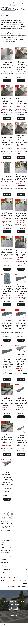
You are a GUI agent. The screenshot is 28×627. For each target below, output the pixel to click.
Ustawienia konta (5, 574)
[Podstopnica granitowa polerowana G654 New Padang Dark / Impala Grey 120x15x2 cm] (7, 314)
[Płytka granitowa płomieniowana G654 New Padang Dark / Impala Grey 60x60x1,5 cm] (7, 204)
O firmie (3, 542)
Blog (2, 544)
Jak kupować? (5, 562)
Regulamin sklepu (5, 564)
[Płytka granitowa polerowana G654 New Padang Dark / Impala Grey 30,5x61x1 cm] (7, 279)
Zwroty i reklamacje (6, 556)
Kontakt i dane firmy (6, 540)
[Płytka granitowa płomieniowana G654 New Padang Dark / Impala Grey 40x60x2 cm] (21, 167)
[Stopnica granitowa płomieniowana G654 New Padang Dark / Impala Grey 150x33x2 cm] (7, 389)
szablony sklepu (11, 586)
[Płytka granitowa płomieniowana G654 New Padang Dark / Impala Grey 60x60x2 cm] (21, 205)
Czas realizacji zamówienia (8, 554)
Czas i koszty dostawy (7, 552)
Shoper (24, 586)
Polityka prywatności (6, 566)
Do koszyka (7, 81)
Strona (12, 503)
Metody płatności (5, 550)
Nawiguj (14, 615)
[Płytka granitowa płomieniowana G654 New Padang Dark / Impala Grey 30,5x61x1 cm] (7, 168)
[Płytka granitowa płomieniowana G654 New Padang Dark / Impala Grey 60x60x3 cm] (7, 242)
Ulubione (3, 576)
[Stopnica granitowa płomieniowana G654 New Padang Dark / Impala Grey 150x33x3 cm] (21, 389)
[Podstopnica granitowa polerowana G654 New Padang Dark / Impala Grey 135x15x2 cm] (21, 314)
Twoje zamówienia (6, 572)
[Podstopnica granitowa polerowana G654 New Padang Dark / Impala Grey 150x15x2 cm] (7, 351)
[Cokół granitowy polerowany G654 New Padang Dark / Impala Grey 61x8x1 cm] (7, 54)
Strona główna (4, 7)
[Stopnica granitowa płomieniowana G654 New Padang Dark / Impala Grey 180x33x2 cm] (7, 427)
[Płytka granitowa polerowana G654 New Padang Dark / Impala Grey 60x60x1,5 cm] (21, 242)
